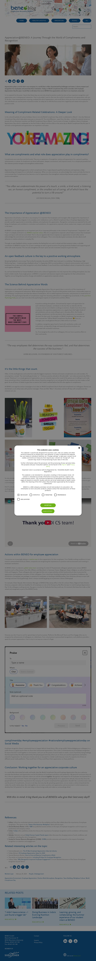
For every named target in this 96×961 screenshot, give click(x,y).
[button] (48, 511)
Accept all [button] (47, 505)
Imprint (64, 465)
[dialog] (48, 480)
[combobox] (79, 448)
